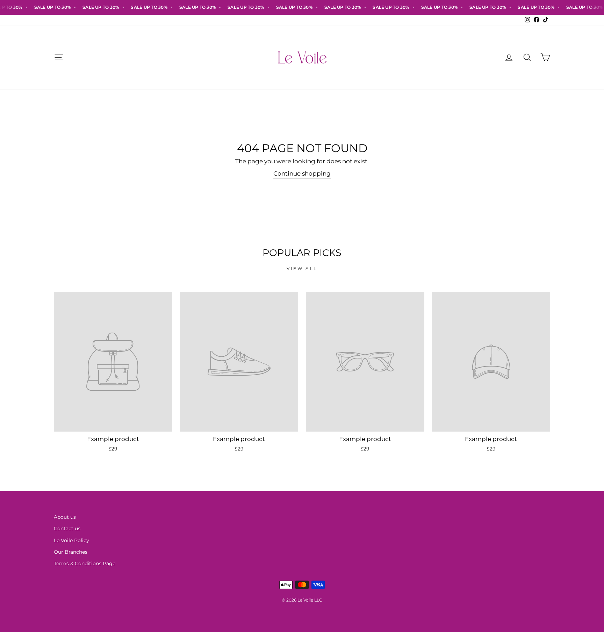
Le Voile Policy (71, 540)
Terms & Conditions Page (84, 563)
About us (65, 517)
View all (302, 268)
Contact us (67, 528)
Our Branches (70, 552)
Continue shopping (302, 173)
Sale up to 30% (45, 7)
